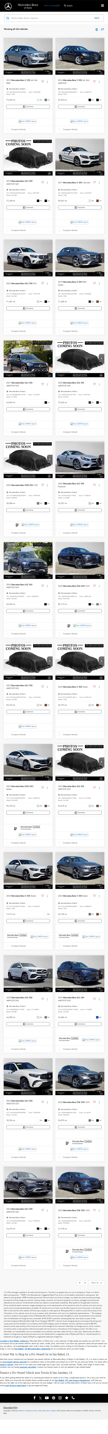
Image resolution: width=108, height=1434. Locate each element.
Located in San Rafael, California (14, 1341)
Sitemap (28, 1410)
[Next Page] (85, 1282)
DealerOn (21, 1410)
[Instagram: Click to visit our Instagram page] (60, 1398)
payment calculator (27, 1367)
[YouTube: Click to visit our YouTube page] (47, 1398)
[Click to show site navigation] (102, 6)
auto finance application (15, 1385)
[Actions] (47, 81)
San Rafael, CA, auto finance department (72, 1380)
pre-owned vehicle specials (15, 1362)
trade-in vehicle (6, 1365)
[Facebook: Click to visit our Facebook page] (34, 1398)
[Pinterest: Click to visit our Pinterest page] (53, 1398)
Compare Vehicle (18, 129)
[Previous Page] (79, 1282)
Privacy (35, 1410)
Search (96, 18)
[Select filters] (96, 29)
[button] (50, 56)
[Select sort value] (102, 29)
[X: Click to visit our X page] (40, 1398)
